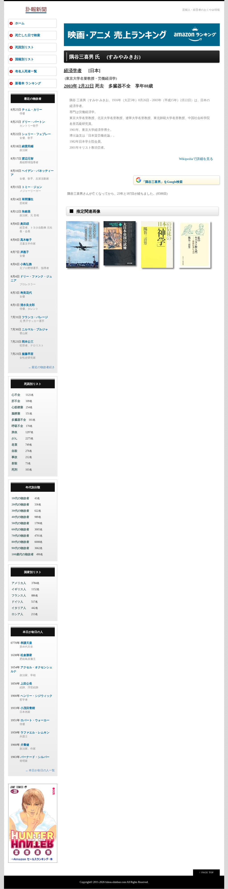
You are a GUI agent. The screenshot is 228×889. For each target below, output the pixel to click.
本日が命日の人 (33, 632)
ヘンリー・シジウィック (36, 695)
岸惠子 (24, 252)
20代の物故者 (20, 504)
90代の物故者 (20, 548)
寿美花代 (26, 292)
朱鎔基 (26, 211)
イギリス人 (19, 589)
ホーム (19, 23)
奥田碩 (24, 223)
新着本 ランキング (28, 83)
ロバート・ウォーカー (34, 720)
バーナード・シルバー (34, 757)
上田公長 (26, 683)
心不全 (16, 394)
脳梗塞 (16, 413)
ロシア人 (17, 614)
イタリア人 (19, 608)
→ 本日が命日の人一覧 (40, 770)
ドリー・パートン (33, 121)
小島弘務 (26, 264)
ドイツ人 (17, 601)
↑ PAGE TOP (206, 872)
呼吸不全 (17, 426)
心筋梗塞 (17, 407)
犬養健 (24, 744)
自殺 (14, 451)
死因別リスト (24, 47)
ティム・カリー (32, 109)
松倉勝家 (26, 655)
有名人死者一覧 (26, 71)
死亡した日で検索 (27, 35)
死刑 (14, 469)
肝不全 (16, 401)
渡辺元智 (27, 158)
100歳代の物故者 (23, 554)
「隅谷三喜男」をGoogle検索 (162, 182)
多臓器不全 (19, 419)
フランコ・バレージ (35, 317)
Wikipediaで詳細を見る (196, 159)
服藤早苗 (27, 354)
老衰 (14, 444)
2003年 (70, 85)
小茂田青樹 (27, 708)
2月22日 (86, 85)
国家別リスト (32, 572)
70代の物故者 (20, 535)
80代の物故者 (20, 542)
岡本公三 (27, 341)
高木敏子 (26, 239)
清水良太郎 (27, 305)
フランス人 (19, 595)
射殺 (14, 463)
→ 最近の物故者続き (41, 367)
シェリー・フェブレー (36, 134)
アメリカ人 (19, 583)
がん (14, 438)
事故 (14, 457)
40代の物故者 (20, 517)
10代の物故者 (20, 498)
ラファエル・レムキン (34, 732)
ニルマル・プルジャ (35, 329)
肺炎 (14, 432)
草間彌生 (27, 199)
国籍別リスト (24, 59)
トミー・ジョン (32, 187)
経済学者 (73, 70)
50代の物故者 (20, 523)
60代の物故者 (20, 529)
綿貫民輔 (27, 146)
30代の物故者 (20, 510)
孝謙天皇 (26, 643)
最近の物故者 (32, 98)
